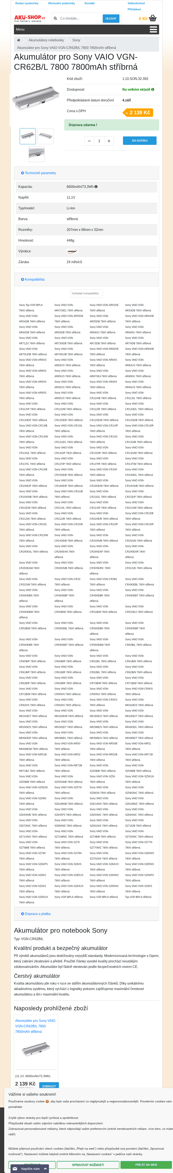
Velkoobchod (136, 3)
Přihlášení (134, 9)
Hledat (111, 18)
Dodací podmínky (26, 3)
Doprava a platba (37, 914)
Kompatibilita (34, 279)
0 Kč (143, 18)
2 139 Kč (140, 112)
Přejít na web (146, 1164)
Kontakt (90, 3)
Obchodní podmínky (61, 3)
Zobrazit (49, 1086)
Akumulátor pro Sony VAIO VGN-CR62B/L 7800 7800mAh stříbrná (35, 1026)
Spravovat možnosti (88, 1164)
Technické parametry (40, 173)
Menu (20, 29)
